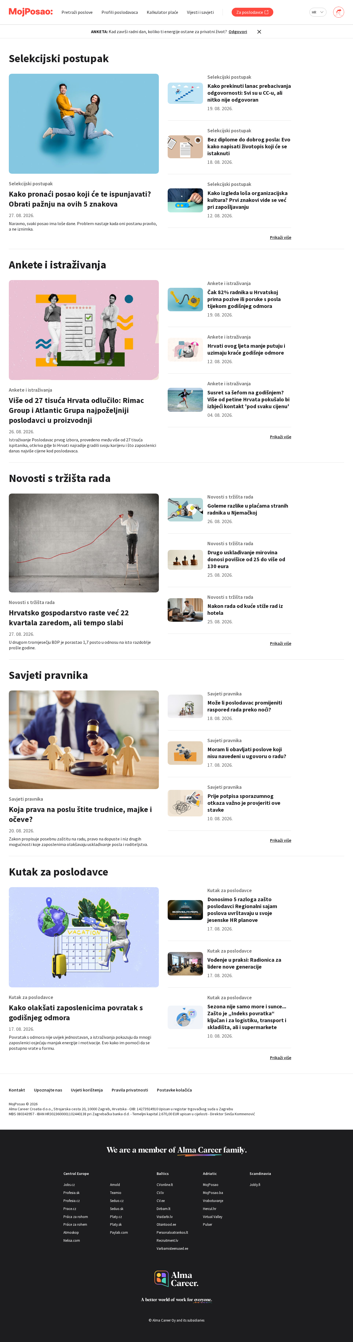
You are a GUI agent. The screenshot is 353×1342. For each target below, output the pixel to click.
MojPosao (210, 1184)
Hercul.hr (209, 1208)
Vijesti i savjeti (200, 12)
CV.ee (161, 1200)
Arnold (115, 1184)
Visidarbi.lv (165, 1216)
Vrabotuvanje (213, 1200)
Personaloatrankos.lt (172, 1232)
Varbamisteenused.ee (172, 1248)
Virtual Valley (212, 1216)
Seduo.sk (116, 1208)
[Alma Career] (176, 1279)
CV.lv (160, 1192)
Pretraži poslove (77, 12)
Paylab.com (119, 1232)
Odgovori (238, 31)
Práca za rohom (75, 1216)
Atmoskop (71, 1232)
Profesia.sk (71, 1192)
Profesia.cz (71, 1200)
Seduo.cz (117, 1200)
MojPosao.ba (213, 1192)
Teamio (115, 1192)
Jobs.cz (69, 1184)
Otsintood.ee (166, 1224)
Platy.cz (116, 1216)
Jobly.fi (255, 1184)
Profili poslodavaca (119, 12)
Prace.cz (69, 1208)
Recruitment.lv (167, 1240)
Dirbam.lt (163, 1208)
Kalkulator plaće (162, 12)
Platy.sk (116, 1224)
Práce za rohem (75, 1224)
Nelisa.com (71, 1240)
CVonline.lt (165, 1184)
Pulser (207, 1224)
